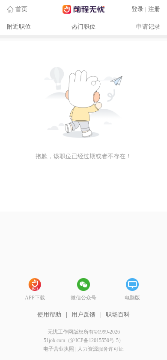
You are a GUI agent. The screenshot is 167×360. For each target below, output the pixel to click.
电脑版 (132, 298)
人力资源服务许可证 (101, 349)
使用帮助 (49, 314)
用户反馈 (83, 314)
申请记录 (148, 26)
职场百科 (118, 314)
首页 (21, 9)
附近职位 (19, 26)
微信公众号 (83, 298)
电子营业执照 (58, 349)
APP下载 (35, 298)
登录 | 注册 (145, 9)
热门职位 (83, 26)
